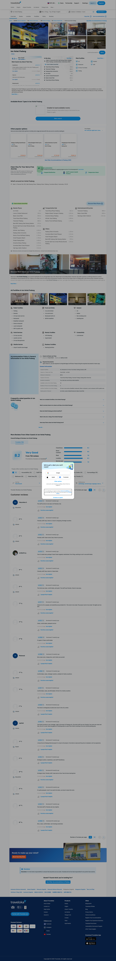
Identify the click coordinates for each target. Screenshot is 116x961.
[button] (58, 481)
